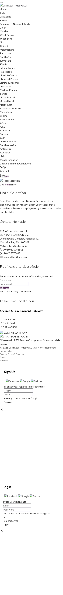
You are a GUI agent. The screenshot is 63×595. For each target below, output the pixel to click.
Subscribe (4, 288)
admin (6, 184)
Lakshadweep (7, 67)
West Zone (6, 38)
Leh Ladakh (6, 86)
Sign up (46, 513)
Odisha (4, 31)
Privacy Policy (6, 351)
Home (3, 9)
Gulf (2, 137)
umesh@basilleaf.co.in (15, 256)
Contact (4, 170)
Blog (14, 184)
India (2, 12)
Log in (35, 398)
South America (8, 145)
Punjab (4, 93)
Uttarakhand (7, 101)
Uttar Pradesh (8, 97)
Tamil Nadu (6, 71)
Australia (5, 130)
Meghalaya (6, 112)
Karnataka (5, 60)
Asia (2, 126)
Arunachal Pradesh (10, 108)
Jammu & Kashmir (9, 82)
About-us (5, 152)
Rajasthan (5, 53)
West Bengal (7, 34)
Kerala (3, 64)
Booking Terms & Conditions (15, 163)
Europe (4, 134)
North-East (6, 104)
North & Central (9, 75)
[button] (13, 381)
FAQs (3, 167)
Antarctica (6, 148)
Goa (2, 42)
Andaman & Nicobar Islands (15, 23)
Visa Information (9, 159)
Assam (3, 20)
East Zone (5, 16)
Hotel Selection (13, 193)
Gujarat (4, 45)
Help (2, 156)
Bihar (3, 27)
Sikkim (3, 115)
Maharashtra (7, 49)
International (7, 119)
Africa (3, 123)
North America (8, 141)
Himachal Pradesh (9, 79)
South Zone (6, 56)
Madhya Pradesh (9, 90)
